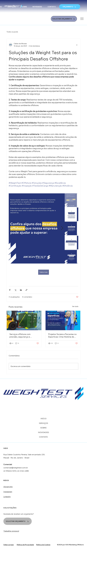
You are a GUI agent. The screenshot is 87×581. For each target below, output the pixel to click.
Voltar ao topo (8, 545)
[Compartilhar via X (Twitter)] (15, 290)
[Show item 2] (71, 214)
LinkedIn (7, 496)
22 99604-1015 (9, 471)
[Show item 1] (71, 200)
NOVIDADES (43, 432)
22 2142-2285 (23, 471)
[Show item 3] (71, 228)
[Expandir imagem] (37, 228)
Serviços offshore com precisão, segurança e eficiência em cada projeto (21, 335)
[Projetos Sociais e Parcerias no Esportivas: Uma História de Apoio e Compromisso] (63, 320)
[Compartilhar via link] (26, 290)
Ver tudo (75, 306)
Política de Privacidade (25, 545)
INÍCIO (43, 418)
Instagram (7, 491)
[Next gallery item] (62, 228)
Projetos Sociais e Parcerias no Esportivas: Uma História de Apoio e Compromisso (62, 335)
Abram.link (8, 487)
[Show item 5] (71, 257)
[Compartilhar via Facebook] (10, 290)
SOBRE (43, 428)
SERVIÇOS (43, 423)
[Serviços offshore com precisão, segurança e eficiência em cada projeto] (24, 320)
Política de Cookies (43, 545)
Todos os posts (12, 32)
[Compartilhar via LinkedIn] (21, 290)
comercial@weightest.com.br (15, 467)
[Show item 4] (71, 242)
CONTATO (43, 437)
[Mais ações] (77, 44)
